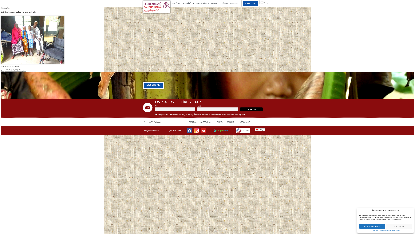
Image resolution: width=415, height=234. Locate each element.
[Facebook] (189, 130)
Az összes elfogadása (372, 226)
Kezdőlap (176, 3)
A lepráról (187, 3)
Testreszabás (399, 226)
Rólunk (214, 3)
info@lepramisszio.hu (152, 131)
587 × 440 (18, 69)
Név (156, 106)
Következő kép (5, 8)
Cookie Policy (375, 230)
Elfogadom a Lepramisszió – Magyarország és (202, 114)
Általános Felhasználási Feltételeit (207, 114)
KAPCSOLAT (396, 230)
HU (264, 2)
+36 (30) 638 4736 (173, 131)
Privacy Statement (385, 230)
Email (199, 106)
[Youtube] (203, 130)
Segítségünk (201, 3)
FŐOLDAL (193, 122)
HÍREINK (225, 3)
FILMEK (220, 122)
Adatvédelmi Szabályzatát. (235, 114)
